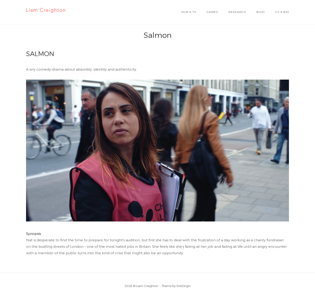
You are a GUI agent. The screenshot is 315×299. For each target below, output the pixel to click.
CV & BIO (282, 12)
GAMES (212, 12)
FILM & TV (188, 12)
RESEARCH (237, 12)
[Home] (45, 15)
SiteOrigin (183, 286)
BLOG (260, 12)
